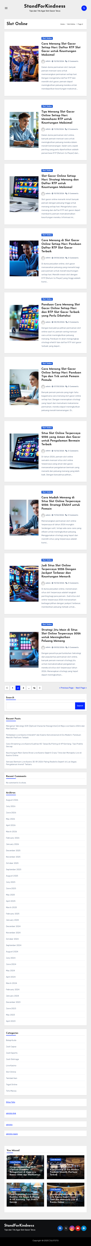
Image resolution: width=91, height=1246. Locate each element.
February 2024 (13, 989)
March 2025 (11, 907)
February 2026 (13, 838)
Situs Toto (10, 1102)
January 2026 (12, 844)
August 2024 (12, 952)
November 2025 (13, 857)
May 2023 (10, 1015)
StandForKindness (44, 6)
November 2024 (13, 933)
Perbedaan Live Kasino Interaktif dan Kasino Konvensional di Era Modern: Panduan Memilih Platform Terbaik (64, 1170)
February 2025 (12, 914)
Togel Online (11, 1084)
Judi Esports (11, 1053)
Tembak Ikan (11, 1078)
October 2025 (12, 863)
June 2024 (11, 964)
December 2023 (13, 1002)
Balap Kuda (11, 1040)
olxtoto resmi (12, 1134)
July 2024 (10, 958)
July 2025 (10, 882)
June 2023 (11, 1008)
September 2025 (13, 869)
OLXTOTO (54, 1240)
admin (48, 61)
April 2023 (10, 1021)
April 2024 (11, 977)
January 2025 (12, 920)
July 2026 (10, 806)
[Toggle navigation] (6, 8)
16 (34, 688)
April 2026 (11, 825)
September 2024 (13, 945)
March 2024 (11, 983)
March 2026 (11, 831)
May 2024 (10, 970)
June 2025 (11, 888)
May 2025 (10, 895)
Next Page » (81, 688)
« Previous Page (66, 688)
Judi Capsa (11, 1047)
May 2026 (10, 819)
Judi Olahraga (12, 1059)
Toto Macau (11, 1091)
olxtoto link (11, 1113)
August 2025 (12, 876)
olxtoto (9, 1125)
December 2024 (13, 926)
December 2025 (13, 850)
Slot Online (47, 38)
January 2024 (12, 996)
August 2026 (12, 800)
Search (10, 697)
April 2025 (10, 901)
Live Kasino (11, 1065)
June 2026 (11, 813)
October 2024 (12, 939)
